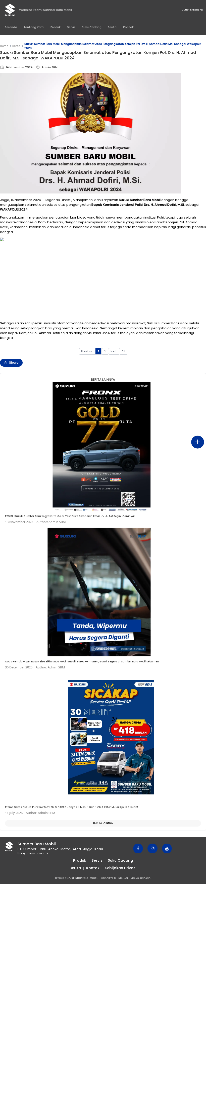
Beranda (11, 27)
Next (114, 351)
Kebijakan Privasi (120, 867)
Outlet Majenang (192, 9)
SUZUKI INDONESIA (76, 878)
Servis (71, 27)
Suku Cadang (91, 27)
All (123, 351)
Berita (112, 27)
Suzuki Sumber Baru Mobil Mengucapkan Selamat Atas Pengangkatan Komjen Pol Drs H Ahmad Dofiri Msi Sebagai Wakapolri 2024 (112, 46)
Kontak (128, 27)
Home (4, 46)
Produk (55, 27)
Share (14, 362)
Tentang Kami (34, 27)
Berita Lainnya (103, 823)
